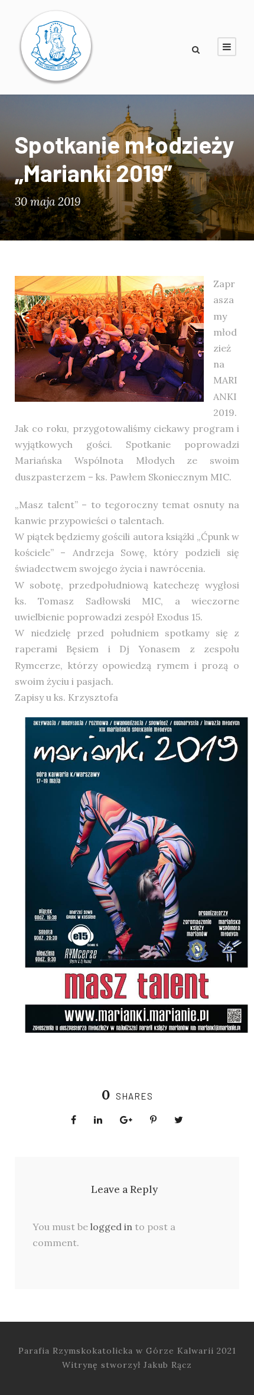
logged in (111, 1227)
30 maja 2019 (47, 201)
